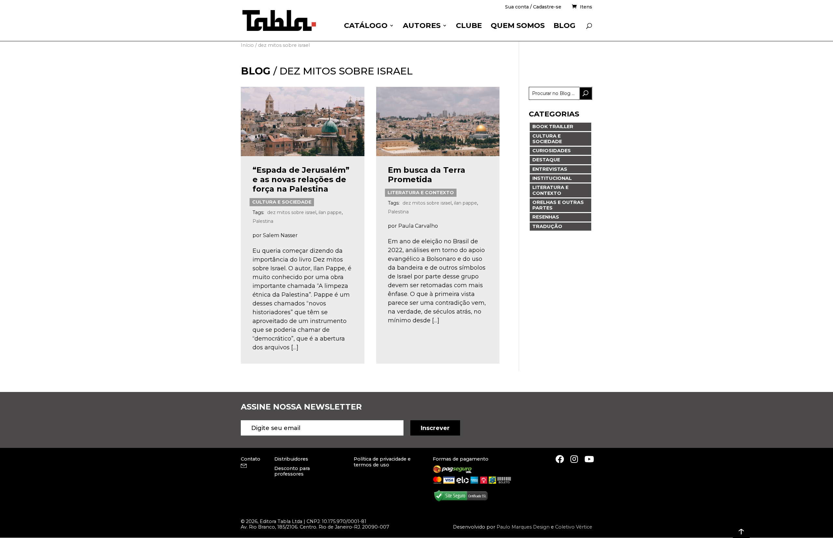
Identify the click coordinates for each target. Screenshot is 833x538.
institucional (552, 178)
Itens (586, 7)
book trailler (552, 126)
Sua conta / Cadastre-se (533, 7)
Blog (564, 26)
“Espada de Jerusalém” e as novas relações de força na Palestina (301, 179)
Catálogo (366, 26)
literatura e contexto (421, 192)
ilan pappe (330, 212)
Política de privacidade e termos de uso (382, 461)
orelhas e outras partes (558, 205)
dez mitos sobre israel (291, 212)
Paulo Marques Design (523, 527)
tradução (547, 226)
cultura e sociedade (281, 202)
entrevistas (549, 169)
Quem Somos (518, 26)
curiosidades (551, 151)
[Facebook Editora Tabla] (559, 459)
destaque (546, 160)
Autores (422, 26)
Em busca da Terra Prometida (426, 174)
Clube (469, 26)
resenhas (545, 217)
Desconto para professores (292, 471)
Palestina (263, 221)
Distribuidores (291, 459)
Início (247, 45)
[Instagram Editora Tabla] (574, 459)
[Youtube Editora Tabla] (589, 459)
